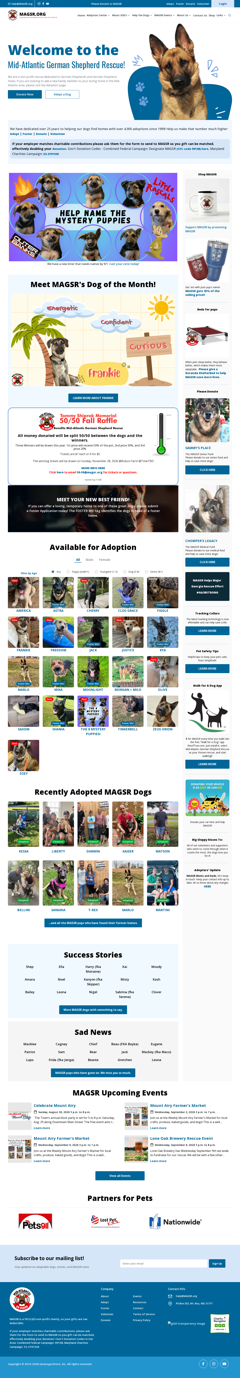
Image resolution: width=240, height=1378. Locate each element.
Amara (30, 979)
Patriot (29, 1052)
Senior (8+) (156, 571)
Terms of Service (144, 1314)
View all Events (120, 1176)
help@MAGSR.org (186, 1296)
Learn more (42, 1128)
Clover (156, 992)
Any (59, 571)
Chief (93, 1044)
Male (89, 559)
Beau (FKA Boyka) (124, 1044)
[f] (43, 3)
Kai (124, 967)
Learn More (207, 668)
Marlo (23, 690)
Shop (212, 15)
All (78, 559)
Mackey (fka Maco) (156, 1052)
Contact (138, 1308)
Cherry (93, 610)
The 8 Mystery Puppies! (93, 731)
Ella (61, 967)
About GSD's (119, 15)
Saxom (23, 729)
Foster (180, 3)
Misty (125, 979)
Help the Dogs (140, 15)
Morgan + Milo (128, 690)
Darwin (93, 851)
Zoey (24, 773)
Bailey (30, 992)
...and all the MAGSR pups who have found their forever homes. (93, 923)
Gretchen (125, 1060)
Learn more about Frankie (93, 398)
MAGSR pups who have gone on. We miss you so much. (93, 1073)
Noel (61, 979)
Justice (128, 650)
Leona (61, 992)
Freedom (58, 650)
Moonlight (93, 690)
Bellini (23, 910)
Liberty (58, 851)
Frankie (23, 650)
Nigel (93, 992)
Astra (58, 610)
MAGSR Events (163, 15)
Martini (163, 910)
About (105, 1296)
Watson (163, 851)
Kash (156, 979)
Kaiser (128, 851)
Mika (58, 690)
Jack (93, 650)
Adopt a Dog (62, 94)
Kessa (23, 851)
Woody (156, 967)
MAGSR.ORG (32, 15)
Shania (58, 729)
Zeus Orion (163, 729)
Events (137, 1296)
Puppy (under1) (80, 571)
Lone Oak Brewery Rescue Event (181, 1138)
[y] (47, 4)
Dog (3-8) (133, 571)
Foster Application (43, 511)
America (23, 610)
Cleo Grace (128, 610)
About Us (182, 15)
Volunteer (203, 3)
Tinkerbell (128, 729)
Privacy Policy (141, 1320)
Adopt (170, 3)
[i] (38, 3)
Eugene (156, 1044)
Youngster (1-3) (109, 571)
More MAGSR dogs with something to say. (93, 1010)
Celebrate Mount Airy (55, 1105)
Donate (190, 3)
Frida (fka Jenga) (61, 1060)
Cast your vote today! (124, 264)
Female (104, 559)
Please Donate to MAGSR (106, 3)
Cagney (61, 1044)
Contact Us (200, 15)
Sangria (58, 910)
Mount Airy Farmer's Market (178, 1105)
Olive (162, 690)
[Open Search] (229, 15)
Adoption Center (97, 15)
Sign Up (217, 1263)
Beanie (93, 1060)
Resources (139, 1302)
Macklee (29, 1044)
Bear (93, 1052)
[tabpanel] (93, 671)
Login (223, 4)
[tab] (78, 560)
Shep (30, 967)
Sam (61, 1052)
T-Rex (93, 910)
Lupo (30, 1060)
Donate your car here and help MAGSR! (207, 823)
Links (220, 15)
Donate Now (24, 94)
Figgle (162, 610)
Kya (163, 650)
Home (81, 15)
